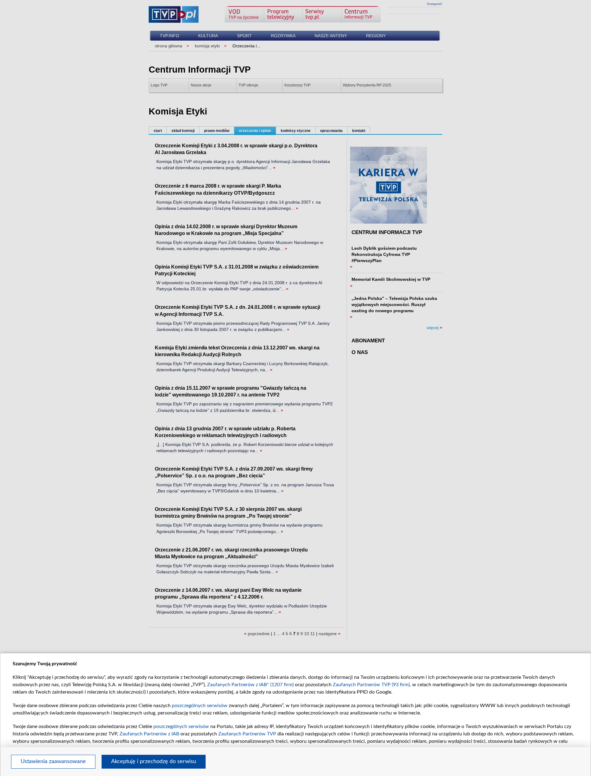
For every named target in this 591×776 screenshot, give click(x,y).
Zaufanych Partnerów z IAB (149, 733)
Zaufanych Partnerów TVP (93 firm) (371, 684)
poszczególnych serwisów (199, 705)
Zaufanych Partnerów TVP (247, 733)
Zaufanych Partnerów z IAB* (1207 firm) (250, 684)
